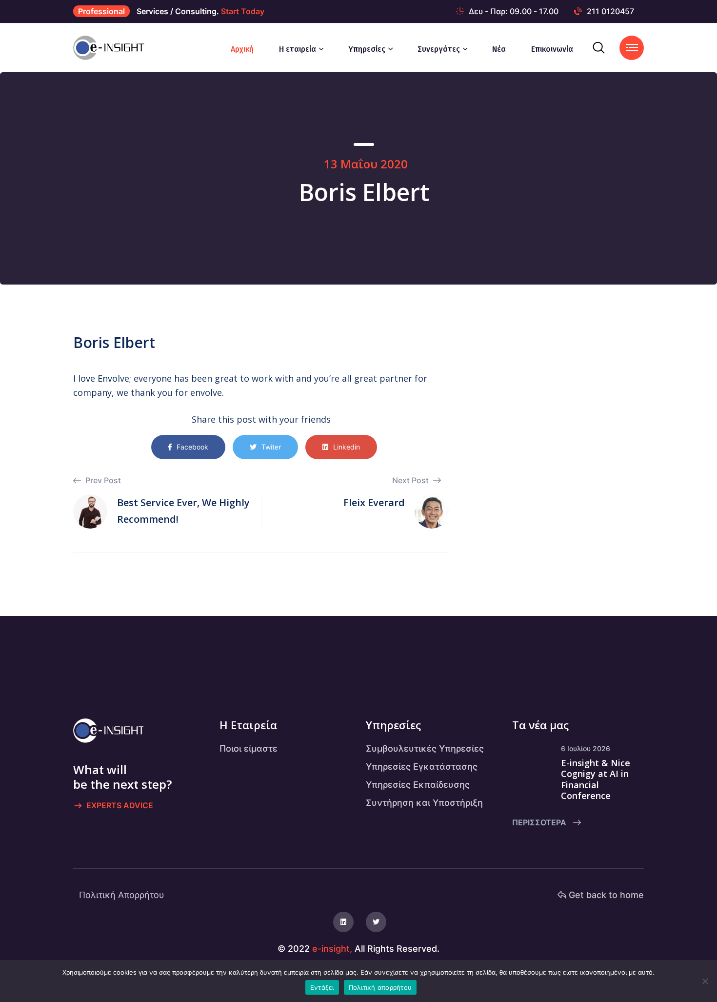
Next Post (411, 480)
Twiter (271, 447)
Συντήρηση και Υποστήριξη (424, 803)
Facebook (192, 447)
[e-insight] (113, 47)
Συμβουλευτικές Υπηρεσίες (425, 748)
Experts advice (119, 805)
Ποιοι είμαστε (248, 748)
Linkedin (346, 447)
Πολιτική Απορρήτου (121, 895)
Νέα (499, 49)
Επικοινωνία (552, 49)
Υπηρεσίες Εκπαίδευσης (418, 784)
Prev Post (102, 480)
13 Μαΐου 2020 (366, 164)
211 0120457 (610, 11)
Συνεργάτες (439, 49)
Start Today (242, 11)
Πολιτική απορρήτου (380, 987)
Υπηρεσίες (366, 49)
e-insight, (332, 948)
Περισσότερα (540, 822)
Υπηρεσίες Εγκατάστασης (422, 766)
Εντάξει (322, 987)
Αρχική (242, 49)
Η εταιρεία (297, 49)
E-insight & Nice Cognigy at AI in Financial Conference (595, 779)
